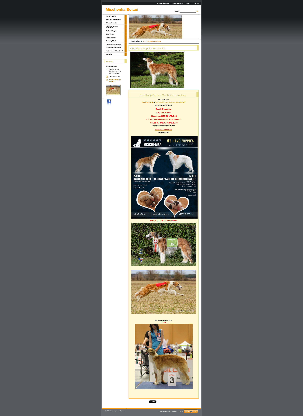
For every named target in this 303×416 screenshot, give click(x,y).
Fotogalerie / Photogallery (114, 44)
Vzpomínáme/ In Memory (113, 47)
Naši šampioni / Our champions (112, 26)
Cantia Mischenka (148, 102)
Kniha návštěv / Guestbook (114, 51)
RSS (189, 3)
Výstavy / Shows (111, 37)
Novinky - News (111, 16)
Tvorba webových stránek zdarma (171, 411)
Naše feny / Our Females (113, 19)
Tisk (198, 3)
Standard (109, 54)
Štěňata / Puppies (111, 31)
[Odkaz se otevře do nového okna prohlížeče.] (157, 70)
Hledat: (177, 11)
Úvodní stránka (135, 41)
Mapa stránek (178, 3)
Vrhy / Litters (110, 34)
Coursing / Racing (111, 41)
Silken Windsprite (111, 23)
